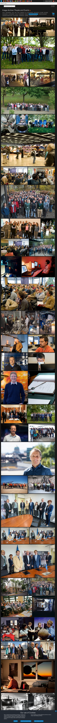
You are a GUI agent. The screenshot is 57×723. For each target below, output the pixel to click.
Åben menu (4, 3)
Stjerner (26, 15)
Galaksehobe (5, 14)
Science (46, 1)
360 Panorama (8, 12)
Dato (53, 15)
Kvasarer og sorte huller (7, 15)
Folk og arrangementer (33, 14)
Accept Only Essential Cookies (26, 721)
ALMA (13, 12)
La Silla (16, 14)
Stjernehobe (21, 15)
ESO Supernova (30, 12)
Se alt (4, 12)
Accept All (15, 721)
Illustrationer (11, 14)
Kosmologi (22, 12)
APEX (15, 12)
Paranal (26, 14)
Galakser (46, 12)
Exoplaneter (36, 12)
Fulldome (41, 12)
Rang (53, 13)
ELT (25, 12)
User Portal (50, 1)
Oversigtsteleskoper (33, 15)
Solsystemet (15, 15)
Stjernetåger (21, 14)
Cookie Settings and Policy (38, 721)
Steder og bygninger (42, 14)
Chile (18, 12)
